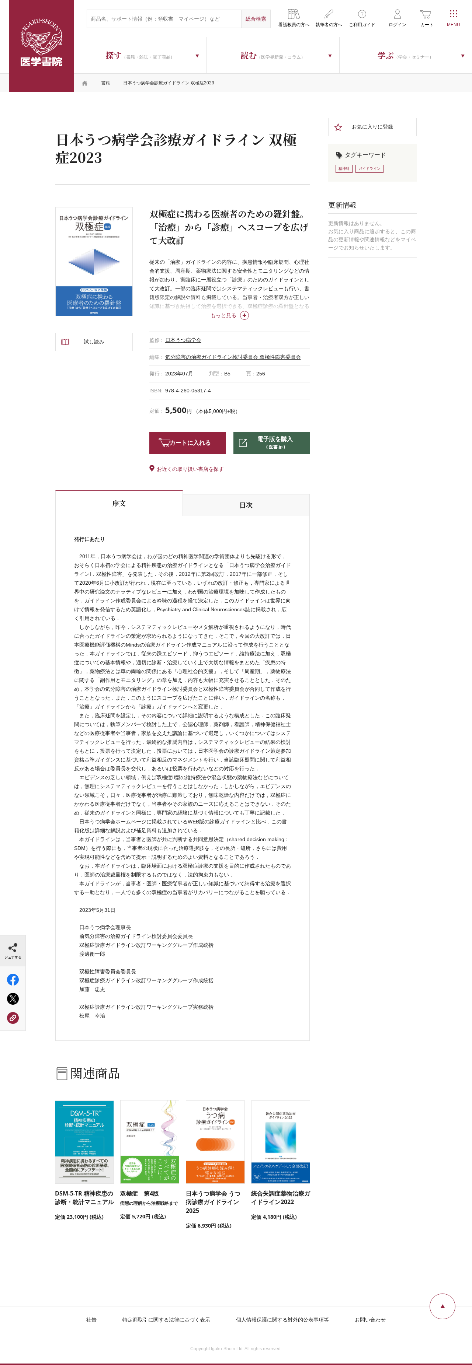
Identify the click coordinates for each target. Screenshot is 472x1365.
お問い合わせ (370, 1320)
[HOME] (85, 83)
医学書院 (41, 46)
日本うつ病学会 (183, 340)
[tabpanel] (94, 261)
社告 (91, 1320)
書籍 (105, 82)
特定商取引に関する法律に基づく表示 (166, 1320)
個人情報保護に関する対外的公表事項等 (282, 1320)
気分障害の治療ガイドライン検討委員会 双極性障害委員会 (233, 357)
